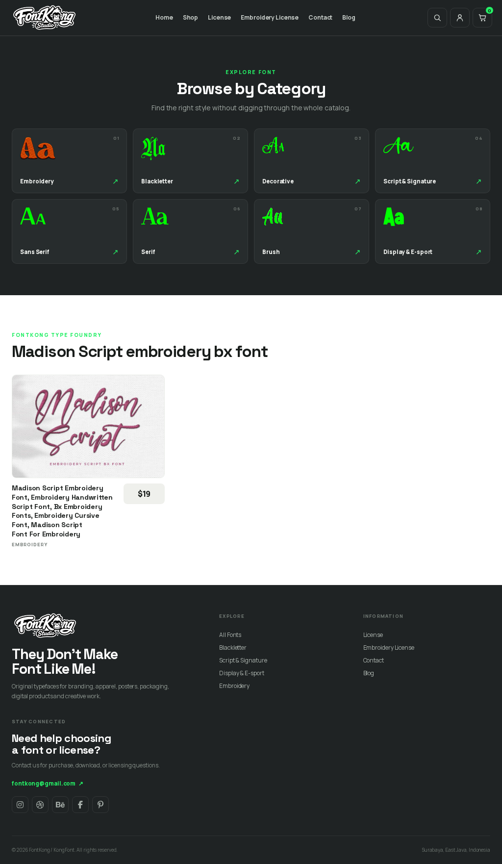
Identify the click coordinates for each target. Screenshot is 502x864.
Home (164, 17)
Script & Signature (243, 660)
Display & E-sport (241, 673)
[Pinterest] (100, 804)
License (219, 17)
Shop (191, 17)
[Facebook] (80, 804)
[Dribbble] (40, 804)
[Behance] (60, 804)
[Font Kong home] (44, 17)
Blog (348, 17)
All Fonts (230, 635)
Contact (320, 17)
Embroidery (234, 686)
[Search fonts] (437, 17)
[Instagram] (20, 804)
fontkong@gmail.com (47, 783)
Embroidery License (270, 17)
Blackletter (233, 647)
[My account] (460, 17)
